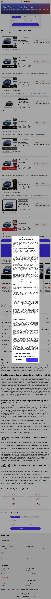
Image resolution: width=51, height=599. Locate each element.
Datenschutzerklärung (17, 356)
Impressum (25, 356)
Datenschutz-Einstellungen (18, 360)
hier (34, 265)
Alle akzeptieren (32, 360)
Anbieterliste (32, 356)
